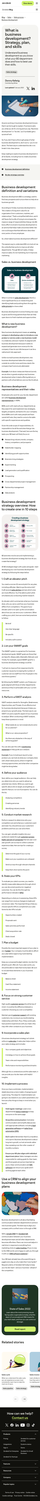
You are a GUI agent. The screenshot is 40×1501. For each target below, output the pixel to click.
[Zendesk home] (6, 3)
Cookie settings (7, 1496)
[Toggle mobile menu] (36, 3)
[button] (18, 1434)
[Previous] (16, 1399)
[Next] (24, 1399)
